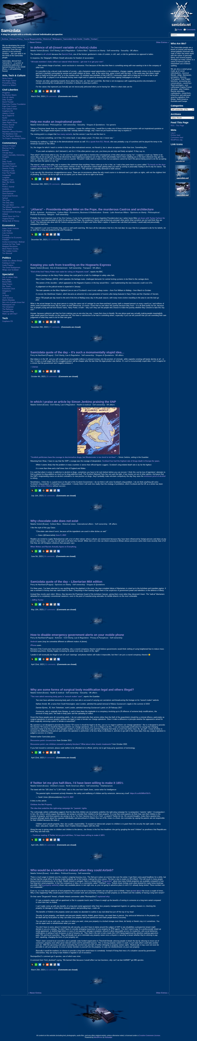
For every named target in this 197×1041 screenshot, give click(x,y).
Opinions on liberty (97, 51)
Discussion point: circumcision (43, 740)
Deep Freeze (7, 284)
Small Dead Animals (10, 196)
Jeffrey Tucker (37, 600)
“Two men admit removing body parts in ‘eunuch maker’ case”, (56, 696)
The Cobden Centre (9, 251)
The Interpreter (8, 307)
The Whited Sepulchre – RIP (13, 207)
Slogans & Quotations (96, 125)
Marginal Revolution (10, 246)
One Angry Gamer (9, 81)
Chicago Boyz (7, 153)
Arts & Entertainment (58, 268)
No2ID (4, 118)
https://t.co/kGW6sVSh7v (140, 793)
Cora (4, 159)
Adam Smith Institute (10, 228)
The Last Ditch (8, 205)
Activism (40, 212)
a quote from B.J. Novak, (99, 142)
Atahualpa (108, 1037)
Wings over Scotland (10, 270)
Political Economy (38, 214)
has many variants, (65, 134)
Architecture (51, 212)
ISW (4, 293)
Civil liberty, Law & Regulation (62, 51)
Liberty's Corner (8, 113)
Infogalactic (6, 291)
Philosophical (56, 125)
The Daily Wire (8, 203)
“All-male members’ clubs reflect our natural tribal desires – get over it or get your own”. (67, 62)
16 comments (49, 556)
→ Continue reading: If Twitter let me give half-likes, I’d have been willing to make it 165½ (67, 835)
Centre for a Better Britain (12, 261)
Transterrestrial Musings (11, 212)
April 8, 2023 (68, 797)
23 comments (53, 240)
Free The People (8, 173)
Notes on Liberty (8, 120)
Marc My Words (8, 182)
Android (33, 642)
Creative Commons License (149, 1035)
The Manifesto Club (9, 134)
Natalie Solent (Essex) (39, 51)
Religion (50, 214)
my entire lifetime (45, 486)
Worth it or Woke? (9, 85)
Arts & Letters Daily (10, 277)
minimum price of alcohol (155, 476)
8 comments (50, 758)
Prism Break (7, 129)
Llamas (35, 367)
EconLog (5, 235)
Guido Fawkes (7, 265)
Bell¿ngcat (6, 279)
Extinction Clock (8, 289)
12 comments (51, 970)
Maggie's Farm (8, 180)
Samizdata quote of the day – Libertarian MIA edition (66, 581)
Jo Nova (5, 295)
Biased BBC (7, 282)
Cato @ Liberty (8, 97)
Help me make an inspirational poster (56, 121)
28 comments (51, 96)
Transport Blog (8, 311)
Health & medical (84, 405)
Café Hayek (6, 231)
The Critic (6, 200)
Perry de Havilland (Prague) (41, 355)
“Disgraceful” (107, 881)
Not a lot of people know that (13, 302)
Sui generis (111, 125)
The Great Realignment (11, 268)
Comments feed (177, 137)
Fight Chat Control (9, 106)
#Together (6, 93)
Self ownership (113, 51)
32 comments (49, 496)
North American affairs (75, 786)
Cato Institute (7, 233)
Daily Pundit (7, 162)
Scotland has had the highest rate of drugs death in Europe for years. (131, 461)
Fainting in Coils (8, 171)
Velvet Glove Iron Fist (10, 216)
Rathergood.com (8, 305)
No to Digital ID (8, 116)
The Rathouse (7, 309)
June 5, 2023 (61, 535)
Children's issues (57, 786)
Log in (173, 133)
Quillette (5, 189)
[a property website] (50, 885)
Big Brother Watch (9, 95)
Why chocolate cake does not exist (54, 521)
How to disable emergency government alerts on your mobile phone (77, 635)
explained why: (103, 897)
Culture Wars (82, 51)
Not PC (5, 184)
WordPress (98, 1037)
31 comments (50, 845)
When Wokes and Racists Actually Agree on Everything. (53, 547)
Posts (179, 30)
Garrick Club (67, 54)
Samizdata (10, 30)
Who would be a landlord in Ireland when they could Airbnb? (71, 870)
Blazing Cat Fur (8, 148)
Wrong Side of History (10, 221)
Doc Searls (6, 286)
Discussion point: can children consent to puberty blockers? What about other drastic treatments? (71, 744)
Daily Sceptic (7, 100)
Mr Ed (32, 212)
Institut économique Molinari (13, 242)
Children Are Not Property (41, 804)
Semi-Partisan (7, 194)
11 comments (50, 664)
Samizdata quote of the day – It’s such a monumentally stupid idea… (77, 352)
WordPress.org (176, 140)
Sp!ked (5, 198)
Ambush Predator (9, 146)
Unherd (5, 214)
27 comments (50, 610)
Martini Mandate (8, 300)
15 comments (52, 376)
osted (134, 891)
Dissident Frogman (9, 166)
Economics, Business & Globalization (85, 212)
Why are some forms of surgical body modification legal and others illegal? (82, 689)
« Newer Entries (34, 42)
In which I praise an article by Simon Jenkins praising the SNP (73, 401)
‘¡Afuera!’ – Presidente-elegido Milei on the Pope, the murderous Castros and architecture (92, 209)
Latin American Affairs (119, 212)
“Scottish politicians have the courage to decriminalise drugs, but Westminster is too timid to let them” (73, 457)
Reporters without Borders (12, 132)
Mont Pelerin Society (10, 249)
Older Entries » (162, 42)
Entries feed (175, 135)
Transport (87, 268)
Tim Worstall (7, 209)
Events (106, 212)
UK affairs (134, 51)
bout (140, 891)
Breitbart (5, 150)
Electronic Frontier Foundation (14, 104)
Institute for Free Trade (11, 244)
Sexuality (125, 51)
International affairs (85, 524)
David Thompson (8, 164)
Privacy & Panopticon (99, 638)
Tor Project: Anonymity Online (13, 138)
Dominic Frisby (8, 168)
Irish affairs (55, 873)
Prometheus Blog (9, 83)
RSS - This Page (177, 126)
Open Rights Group (9, 122)
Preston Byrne (7, 127)
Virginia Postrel (8, 219)
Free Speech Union (9, 109)
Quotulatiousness (9, 191)
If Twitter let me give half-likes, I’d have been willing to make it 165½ (76, 783)
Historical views (69, 524)
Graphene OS (7, 111)
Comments (190, 30)
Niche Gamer (7, 78)
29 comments (54, 184)
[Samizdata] (98, 13)
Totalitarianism (106, 786)
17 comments (54, 327)
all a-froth (47, 54)
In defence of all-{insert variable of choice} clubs (63, 47)
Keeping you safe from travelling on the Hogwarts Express (70, 265)
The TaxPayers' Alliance (11, 136)
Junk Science (7, 298)
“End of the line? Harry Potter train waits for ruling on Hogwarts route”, (60, 272)
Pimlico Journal (8, 125)
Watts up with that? (9, 314)
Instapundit (6, 175)
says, (109, 883)
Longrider (5, 178)
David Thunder (8, 102)
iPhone (33, 645)
